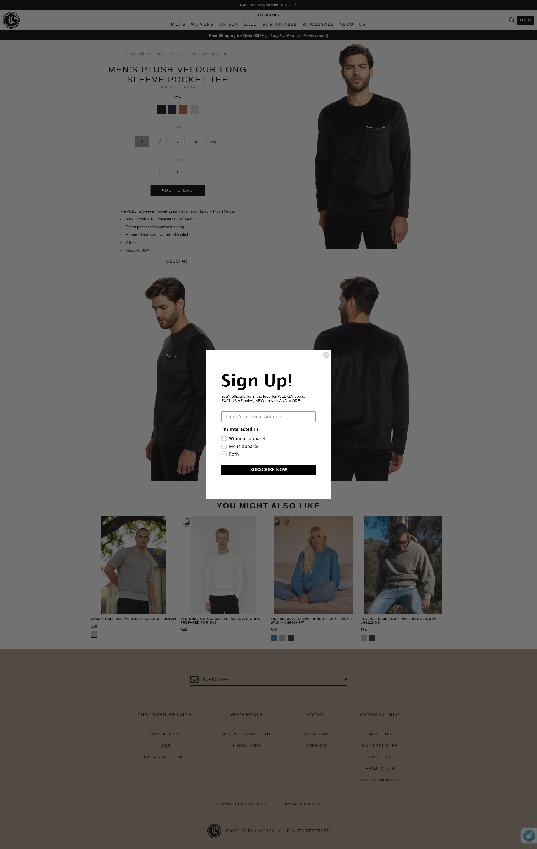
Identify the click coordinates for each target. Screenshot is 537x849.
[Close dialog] (326, 355)
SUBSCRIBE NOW (268, 470)
